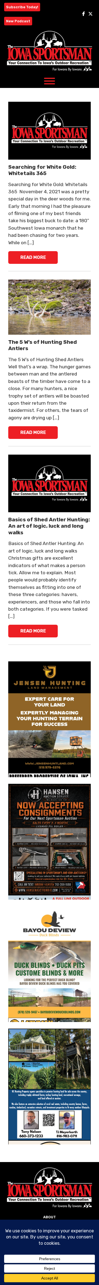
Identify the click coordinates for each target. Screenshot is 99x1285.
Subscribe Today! (22, 7)
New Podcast (18, 21)
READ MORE (33, 257)
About (49, 1217)
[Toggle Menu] (49, 81)
